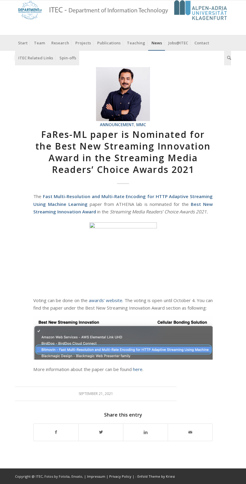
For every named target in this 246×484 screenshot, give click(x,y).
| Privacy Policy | (120, 476)
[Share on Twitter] (101, 432)
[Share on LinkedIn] (145, 432)
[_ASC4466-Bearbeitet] (123, 94)
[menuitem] (23, 42)
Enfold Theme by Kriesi (156, 476)
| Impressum (95, 476)
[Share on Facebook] (56, 432)
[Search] (227, 57)
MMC (141, 124)
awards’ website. (106, 300)
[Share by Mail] (190, 432)
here (137, 369)
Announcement (117, 124)
